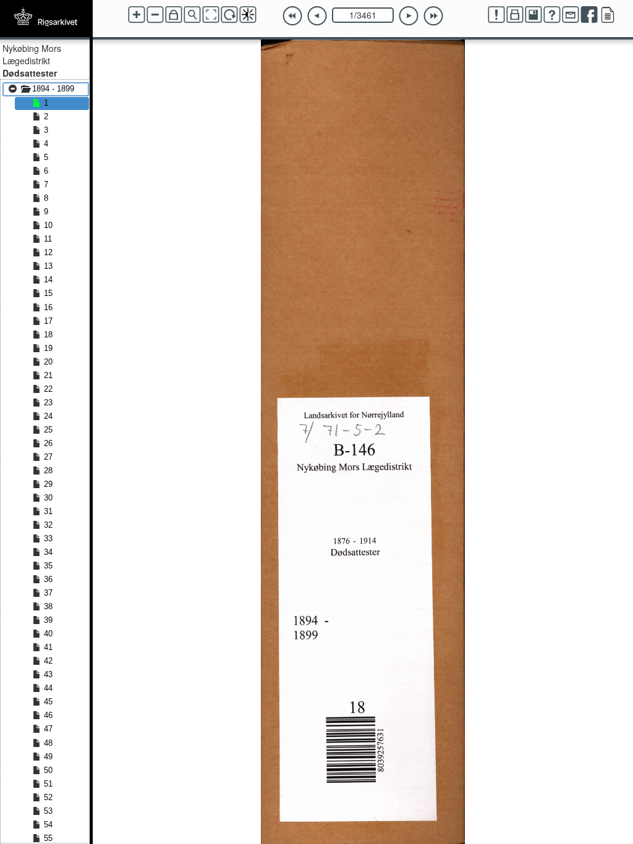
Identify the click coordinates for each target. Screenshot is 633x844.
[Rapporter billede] (496, 14)
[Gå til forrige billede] (317, 16)
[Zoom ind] (136, 14)
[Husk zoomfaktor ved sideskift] (173, 14)
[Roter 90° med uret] (229, 14)
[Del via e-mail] (570, 14)
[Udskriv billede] (515, 14)
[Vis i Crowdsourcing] (607, 14)
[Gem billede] (533, 14)
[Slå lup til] (192, 14)
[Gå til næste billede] (408, 16)
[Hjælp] (552, 14)
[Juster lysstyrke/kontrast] (248, 14)
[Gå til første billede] (292, 16)
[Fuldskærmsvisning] (210, 14)
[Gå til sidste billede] (433, 16)
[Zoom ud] (155, 14)
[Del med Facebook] (589, 14)
